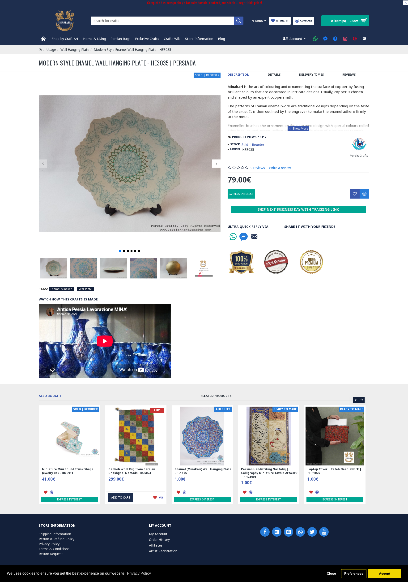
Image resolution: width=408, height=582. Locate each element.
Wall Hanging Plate (74, 49)
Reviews (349, 75)
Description (238, 75)
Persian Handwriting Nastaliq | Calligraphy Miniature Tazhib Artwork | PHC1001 (269, 472)
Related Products (216, 396)
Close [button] (331, 573)
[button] (43, 163)
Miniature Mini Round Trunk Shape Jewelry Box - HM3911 (68, 471)
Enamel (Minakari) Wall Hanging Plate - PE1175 (203, 471)
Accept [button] (384, 573)
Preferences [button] (353, 573)
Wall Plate (85, 289)
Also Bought (50, 396)
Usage (51, 49)
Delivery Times (311, 75)
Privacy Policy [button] (139, 573)
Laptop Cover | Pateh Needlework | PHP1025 (334, 471)
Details (274, 75)
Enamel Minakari (61, 289)
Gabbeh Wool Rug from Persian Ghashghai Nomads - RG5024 (131, 471)
